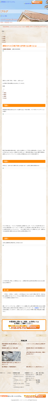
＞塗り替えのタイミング (18, 374)
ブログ (10, 22)
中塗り (4, 38)
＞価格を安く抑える (29, 378)
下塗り (4, 36)
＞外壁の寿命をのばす (30, 376)
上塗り (4, 40)
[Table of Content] (24, 33)
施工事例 (33, 19)
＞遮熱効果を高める (29, 374)
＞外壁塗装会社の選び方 (18, 387)
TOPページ (2, 372)
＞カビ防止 (27, 383)
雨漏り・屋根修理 (4, 22)
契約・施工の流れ (26, 19)
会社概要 (38, 19)
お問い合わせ (39, 374)
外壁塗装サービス (17, 19)
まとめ (4, 42)
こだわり (2, 19)
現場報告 (37, 307)
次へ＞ (41, 335)
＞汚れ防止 (27, 385)
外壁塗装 (5, 49)
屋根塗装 (9, 49)
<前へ (6, 335)
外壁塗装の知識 (8, 19)
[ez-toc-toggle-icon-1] (24, 33)
